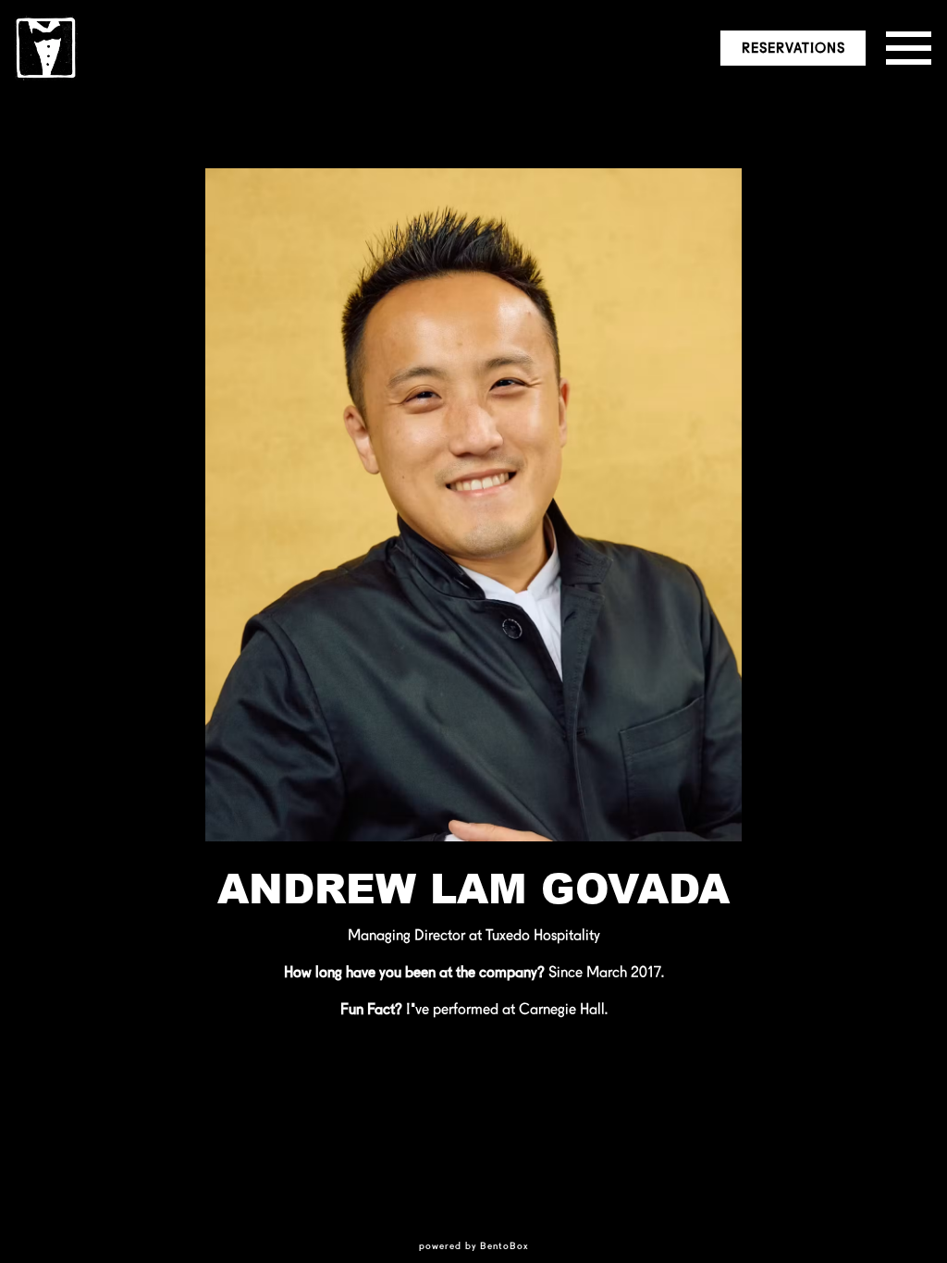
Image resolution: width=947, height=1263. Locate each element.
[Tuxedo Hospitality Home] (46, 47)
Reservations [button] (793, 47)
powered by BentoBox (473, 1245)
